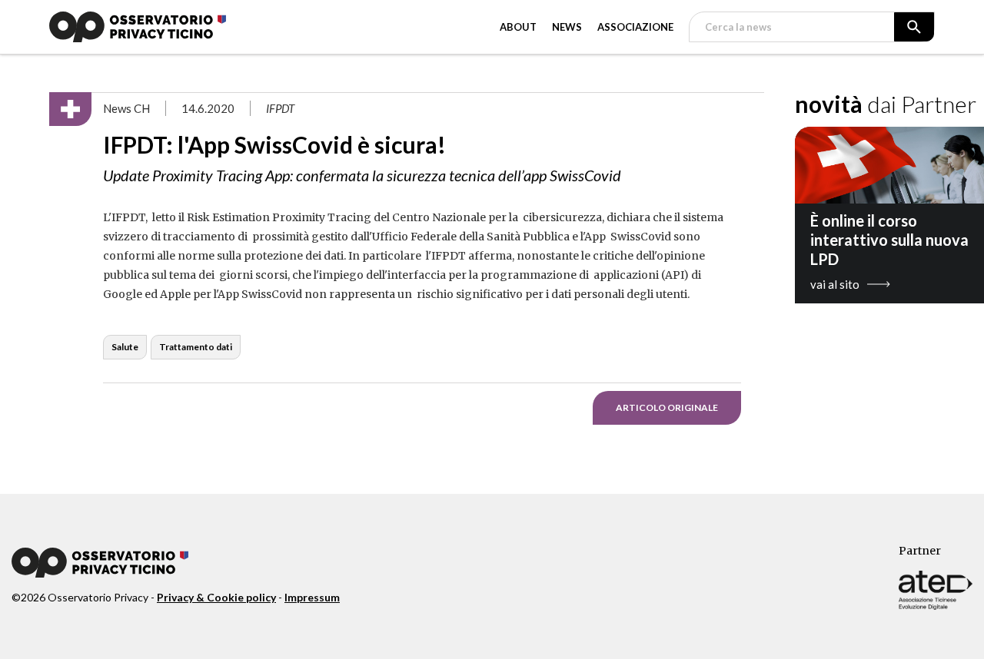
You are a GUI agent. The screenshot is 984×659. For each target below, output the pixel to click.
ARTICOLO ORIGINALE (667, 407)
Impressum (312, 597)
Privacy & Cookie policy (216, 597)
